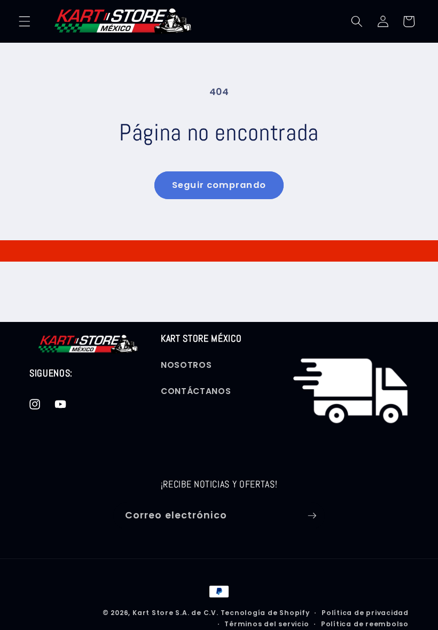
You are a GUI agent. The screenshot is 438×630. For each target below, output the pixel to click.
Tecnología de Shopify (265, 612)
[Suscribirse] (312, 515)
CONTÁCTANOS (196, 391)
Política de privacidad (365, 612)
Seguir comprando (219, 185)
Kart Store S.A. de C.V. (175, 612)
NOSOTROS (186, 365)
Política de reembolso (365, 623)
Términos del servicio (266, 623)
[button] (24, 21)
